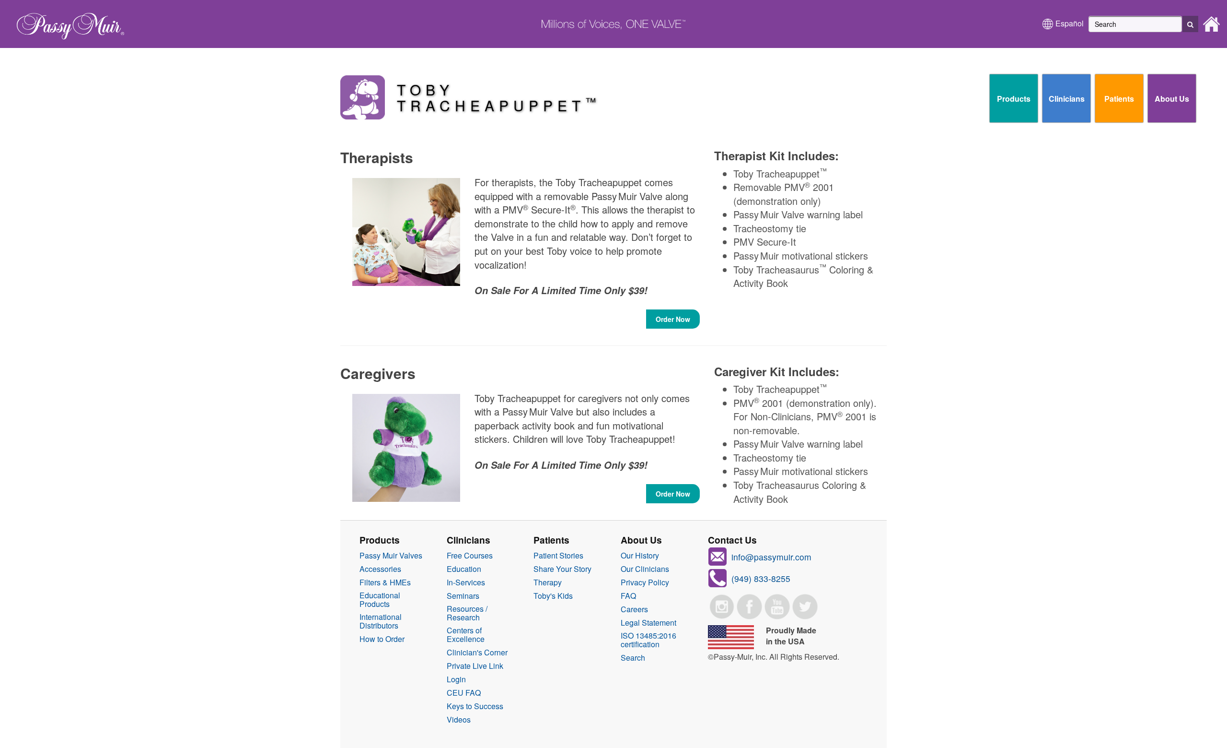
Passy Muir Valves (390, 555)
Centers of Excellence (466, 634)
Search (633, 657)
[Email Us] (717, 555)
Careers (634, 609)
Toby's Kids (553, 596)
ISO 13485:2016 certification (648, 640)
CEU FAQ (464, 693)
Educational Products (379, 599)
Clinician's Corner (477, 652)
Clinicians (1067, 98)
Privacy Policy (645, 582)
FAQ (628, 596)
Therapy (547, 582)
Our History (640, 555)
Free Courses (470, 555)
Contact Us (732, 539)
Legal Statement (648, 622)
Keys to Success (475, 706)
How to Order (382, 639)
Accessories (380, 569)
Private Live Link (475, 666)
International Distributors (380, 621)
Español (1069, 23)
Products (1013, 98)
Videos (459, 719)
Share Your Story (562, 569)
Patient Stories (558, 555)
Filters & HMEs (385, 582)
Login (456, 679)
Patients (1119, 98)
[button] (1190, 24)
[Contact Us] (717, 576)
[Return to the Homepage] (65, 23)
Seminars (463, 596)
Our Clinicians (645, 569)
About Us (1172, 98)
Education (464, 569)
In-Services (466, 582)
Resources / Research (467, 613)
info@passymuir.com (771, 557)
